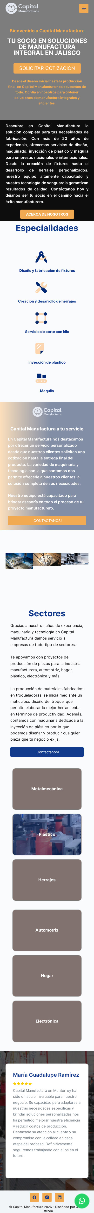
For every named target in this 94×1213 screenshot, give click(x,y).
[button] (11, 563)
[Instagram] (47, 1197)
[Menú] (83, 8)
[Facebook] (34, 1197)
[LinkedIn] (59, 1197)
